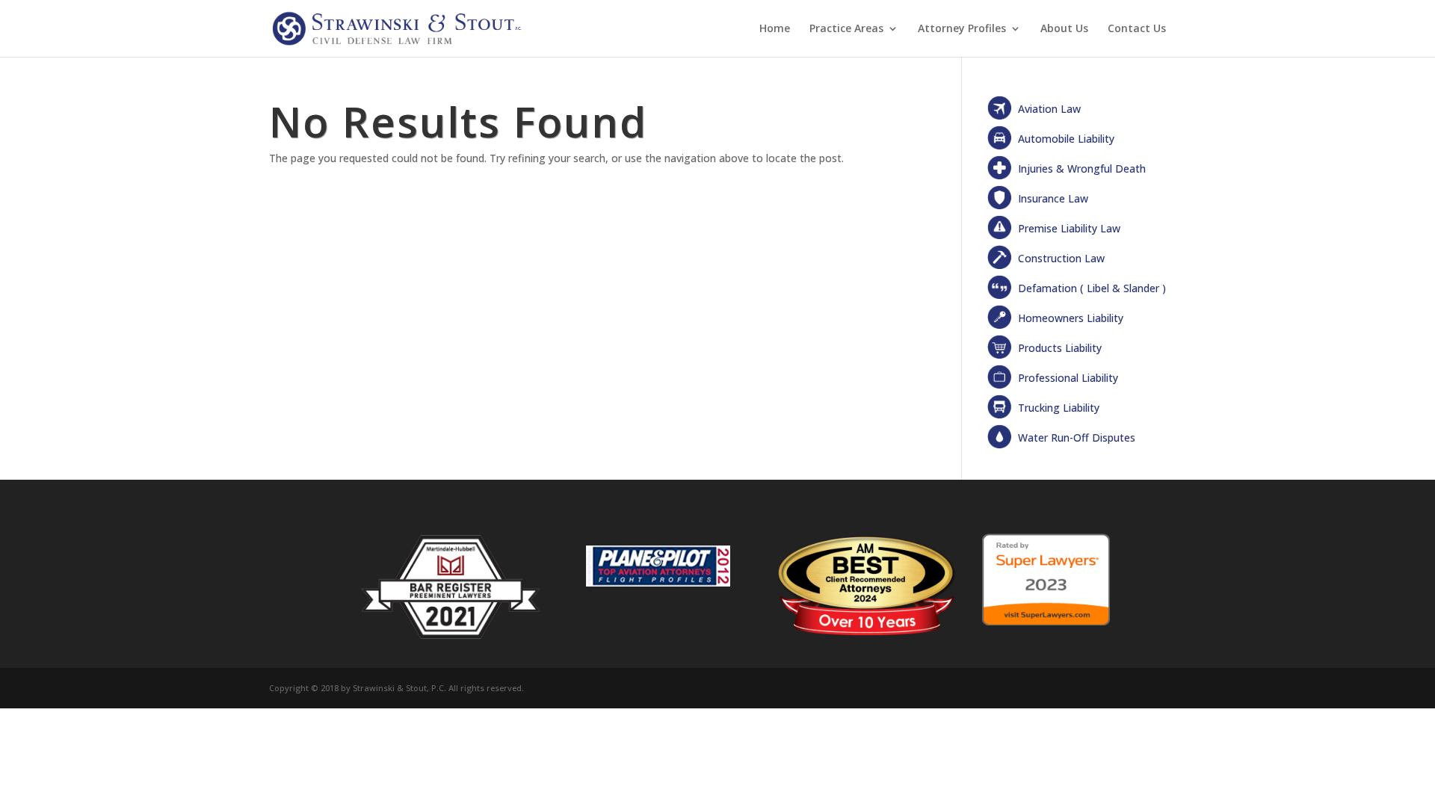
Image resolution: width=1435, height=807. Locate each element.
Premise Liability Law (1069, 228)
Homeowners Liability (1070, 318)
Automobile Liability (1066, 139)
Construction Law (1061, 258)
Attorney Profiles (962, 29)
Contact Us (1137, 29)
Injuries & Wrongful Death (1082, 168)
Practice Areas (846, 29)
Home (774, 29)
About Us (1064, 29)
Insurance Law (1053, 198)
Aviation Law (1049, 109)
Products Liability (1060, 348)
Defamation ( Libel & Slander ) (1092, 288)
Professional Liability (1068, 378)
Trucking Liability (1058, 408)
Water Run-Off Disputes (1076, 437)
